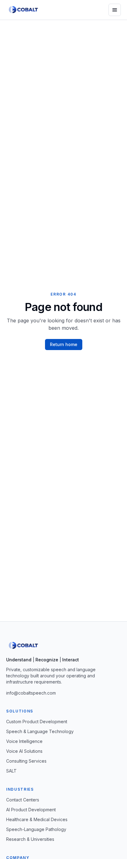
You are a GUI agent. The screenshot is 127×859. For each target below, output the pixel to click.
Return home (63, 344)
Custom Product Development (36, 721)
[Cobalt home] (23, 10)
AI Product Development (31, 809)
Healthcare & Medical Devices (37, 819)
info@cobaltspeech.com (31, 693)
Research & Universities (30, 839)
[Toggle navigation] (115, 10)
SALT (11, 770)
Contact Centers (22, 799)
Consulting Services (26, 761)
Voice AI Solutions (24, 751)
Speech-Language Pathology (36, 829)
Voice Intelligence (24, 741)
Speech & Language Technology (40, 731)
